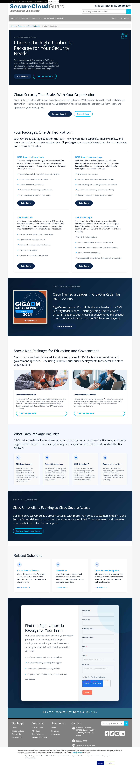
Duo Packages (37, 734)
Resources (36, 18)
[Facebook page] (107, 735)
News (53, 728)
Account (124, 18)
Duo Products (37, 728)
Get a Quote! (49, 18)
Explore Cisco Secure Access (28, 531)
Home (13, 26)
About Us (115, 18)
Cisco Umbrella (34, 26)
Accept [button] (100, 763)
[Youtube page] (117, 735)
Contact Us (59, 18)
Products (14, 18)
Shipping (55, 731)
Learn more (22, 587)
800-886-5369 (81, 741)
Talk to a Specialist (45, 76)
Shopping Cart (18, 731)
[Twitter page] (112, 735)
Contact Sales (83, 114)
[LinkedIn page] (122, 735)
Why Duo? (36, 731)
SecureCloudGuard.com (85, 745)
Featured (25, 18)
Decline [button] (110, 763)
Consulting (55, 734)
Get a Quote (22, 76)
